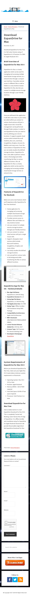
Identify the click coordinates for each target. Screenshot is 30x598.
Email (6, 500)
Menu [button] (16, 21)
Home (5, 27)
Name (6, 491)
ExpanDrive (10, 336)
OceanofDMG (15, 9)
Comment (7, 465)
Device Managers (12, 27)
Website (6, 510)
